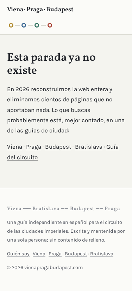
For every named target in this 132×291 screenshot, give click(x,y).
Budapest (58, 146)
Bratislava (88, 146)
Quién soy (18, 254)
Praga (33, 146)
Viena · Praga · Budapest (40, 9)
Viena (14, 146)
